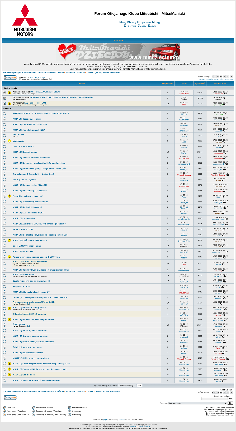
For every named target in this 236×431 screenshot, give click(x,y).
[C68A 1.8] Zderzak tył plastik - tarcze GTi (31, 292)
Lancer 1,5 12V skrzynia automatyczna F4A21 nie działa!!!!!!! (40, 297)
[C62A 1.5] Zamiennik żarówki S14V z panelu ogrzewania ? (39, 224)
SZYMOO (184, 315)
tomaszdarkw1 (184, 164)
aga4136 (184, 298)
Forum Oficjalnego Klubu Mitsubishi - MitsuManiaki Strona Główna (33, 73)
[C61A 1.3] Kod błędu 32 (24, 375)
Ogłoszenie (118, 40)
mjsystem (218, 258)
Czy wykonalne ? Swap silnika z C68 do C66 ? (33, 174)
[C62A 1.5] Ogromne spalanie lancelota (30, 336)
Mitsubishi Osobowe (75, 73)
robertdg (218, 271)
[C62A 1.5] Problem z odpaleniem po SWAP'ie (33, 320)
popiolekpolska (184, 219)
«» (218, 76)
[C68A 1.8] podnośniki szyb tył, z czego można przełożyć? (39, 169)
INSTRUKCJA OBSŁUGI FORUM (45, 92)
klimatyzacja (18, 141)
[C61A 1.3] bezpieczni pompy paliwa (29, 307)
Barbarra (184, 180)
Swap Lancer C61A (21, 286)
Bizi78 (37, 77)
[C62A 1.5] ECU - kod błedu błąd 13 (28, 213)
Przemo (122, 419)
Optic (184, 264)
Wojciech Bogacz (184, 175)
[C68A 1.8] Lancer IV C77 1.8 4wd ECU (30, 124)
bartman (218, 326)
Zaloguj (143, 26)
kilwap (184, 147)
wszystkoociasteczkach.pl (140, 426)
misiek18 (184, 337)
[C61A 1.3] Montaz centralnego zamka (30, 261)
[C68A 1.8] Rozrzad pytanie (25, 152)
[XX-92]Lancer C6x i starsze (107, 73)
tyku (32, 77)
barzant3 (184, 125)
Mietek (184, 214)
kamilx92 (184, 252)
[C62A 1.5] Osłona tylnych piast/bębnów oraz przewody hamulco (42, 270)
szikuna (184, 348)
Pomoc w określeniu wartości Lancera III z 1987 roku (36, 257)
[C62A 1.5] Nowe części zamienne (28, 353)
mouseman (218, 153)
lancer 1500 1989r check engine (27, 246)
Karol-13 (184, 304)
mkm (218, 287)
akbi (184, 105)
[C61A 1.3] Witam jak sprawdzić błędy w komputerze (36, 380)
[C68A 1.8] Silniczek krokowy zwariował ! (31, 157)
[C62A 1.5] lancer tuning (24, 274)
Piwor (42, 77)
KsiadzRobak (218, 320)
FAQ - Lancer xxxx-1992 (35, 103)
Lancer (90, 73)
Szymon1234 (184, 131)
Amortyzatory (19, 324)
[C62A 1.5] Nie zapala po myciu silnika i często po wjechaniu (40, 235)
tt (218, 304)
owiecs (184, 136)
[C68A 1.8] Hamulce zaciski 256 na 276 (30, 185)
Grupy (157, 23)
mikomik (184, 230)
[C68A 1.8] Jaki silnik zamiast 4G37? (29, 130)
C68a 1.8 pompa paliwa (23, 146)
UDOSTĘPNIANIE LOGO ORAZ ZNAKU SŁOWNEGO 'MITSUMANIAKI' (61, 97)
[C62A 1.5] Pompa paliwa (24, 218)
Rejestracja (131, 26)
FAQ (124, 23)
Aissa (184, 197)
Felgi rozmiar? (19, 134)
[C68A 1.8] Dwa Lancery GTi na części (30, 191)
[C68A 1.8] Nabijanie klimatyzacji (27, 207)
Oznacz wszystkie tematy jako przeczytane (216, 79)
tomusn (218, 315)
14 (221, 76)
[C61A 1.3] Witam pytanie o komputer (29, 331)
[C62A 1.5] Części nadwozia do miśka (30, 240)
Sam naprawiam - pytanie (24, 180)
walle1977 (184, 342)
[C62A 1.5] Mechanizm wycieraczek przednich (33, 342)
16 (227, 76)
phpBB (106, 419)
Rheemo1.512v (184, 241)
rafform (184, 258)
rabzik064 (218, 276)
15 (224, 76)
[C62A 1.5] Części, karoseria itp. (27, 119)
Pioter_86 (184, 169)
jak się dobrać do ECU (23, 229)
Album (153, 26)
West (218, 348)
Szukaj (133, 23)
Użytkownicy (145, 23)
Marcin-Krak (184, 94)
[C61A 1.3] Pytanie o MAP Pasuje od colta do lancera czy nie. (40, 369)
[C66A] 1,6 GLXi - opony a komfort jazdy (31, 358)
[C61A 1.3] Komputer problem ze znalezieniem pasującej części (41, 364)
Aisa (184, 142)
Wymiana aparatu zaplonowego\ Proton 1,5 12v (34, 302)
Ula (218, 136)
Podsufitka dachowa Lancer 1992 (28, 196)
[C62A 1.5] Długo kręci (23, 251)
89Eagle (184, 114)
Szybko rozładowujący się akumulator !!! (31, 281)
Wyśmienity (184, 120)
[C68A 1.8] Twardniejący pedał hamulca (30, 202)
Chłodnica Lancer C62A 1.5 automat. (29, 314)
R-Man (184, 191)
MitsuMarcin (184, 309)
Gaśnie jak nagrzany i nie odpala (27, 347)
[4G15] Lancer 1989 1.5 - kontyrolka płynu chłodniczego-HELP (41, 113)
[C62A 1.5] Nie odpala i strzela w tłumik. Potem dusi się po (39, 163)
